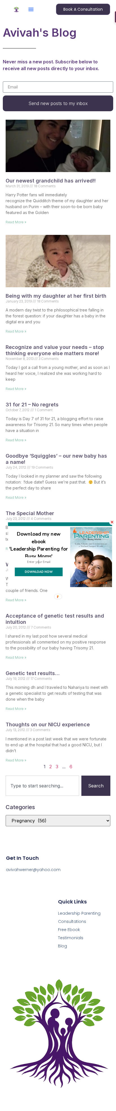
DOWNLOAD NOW (39, 572)
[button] (38, 545)
